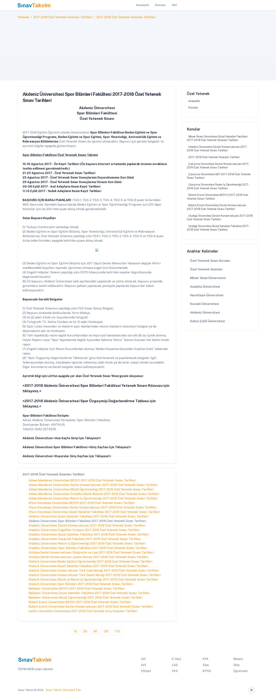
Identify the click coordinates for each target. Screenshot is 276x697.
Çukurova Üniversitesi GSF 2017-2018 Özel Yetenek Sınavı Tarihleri (219, 176)
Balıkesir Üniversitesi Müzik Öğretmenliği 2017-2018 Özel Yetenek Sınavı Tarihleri (86, 597)
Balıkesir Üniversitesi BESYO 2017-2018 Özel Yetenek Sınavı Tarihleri (77, 588)
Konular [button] (160, 5)
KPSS (207, 671)
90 (95, 631)
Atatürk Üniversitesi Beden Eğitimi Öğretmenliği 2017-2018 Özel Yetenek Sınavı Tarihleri (90, 561)
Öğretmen (240, 671)
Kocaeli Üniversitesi (204, 304)
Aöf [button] (174, 5)
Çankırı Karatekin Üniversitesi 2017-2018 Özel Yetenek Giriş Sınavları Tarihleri (83, 611)
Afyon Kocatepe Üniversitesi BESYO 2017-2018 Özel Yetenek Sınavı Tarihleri (82, 503)
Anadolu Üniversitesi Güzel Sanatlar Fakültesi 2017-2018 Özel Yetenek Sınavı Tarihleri (89, 534)
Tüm (78, 690)
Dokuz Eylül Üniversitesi (207, 321)
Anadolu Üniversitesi (205, 286)
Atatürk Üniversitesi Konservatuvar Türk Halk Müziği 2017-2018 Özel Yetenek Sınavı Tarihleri (94, 570)
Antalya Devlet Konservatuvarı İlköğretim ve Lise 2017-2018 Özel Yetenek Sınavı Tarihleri (91, 552)
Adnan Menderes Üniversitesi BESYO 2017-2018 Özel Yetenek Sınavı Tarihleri (82, 480)
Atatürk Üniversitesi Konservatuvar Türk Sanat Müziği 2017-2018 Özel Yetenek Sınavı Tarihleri (95, 575)
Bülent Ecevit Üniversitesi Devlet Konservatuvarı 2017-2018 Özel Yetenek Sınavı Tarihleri (91, 606)
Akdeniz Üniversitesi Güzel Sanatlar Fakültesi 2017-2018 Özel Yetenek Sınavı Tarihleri (89, 516)
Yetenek (23, 17)
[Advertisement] (138, 47)
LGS (175, 665)
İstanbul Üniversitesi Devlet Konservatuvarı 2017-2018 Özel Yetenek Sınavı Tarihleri (217, 148)
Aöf (143, 665)
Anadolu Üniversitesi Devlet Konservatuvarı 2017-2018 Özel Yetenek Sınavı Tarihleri (87, 525)
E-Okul (176, 659)
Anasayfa (194, 101)
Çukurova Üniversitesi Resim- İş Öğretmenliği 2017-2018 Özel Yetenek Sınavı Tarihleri (218, 186)
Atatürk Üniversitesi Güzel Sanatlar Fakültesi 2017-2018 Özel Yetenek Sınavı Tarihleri (88, 566)
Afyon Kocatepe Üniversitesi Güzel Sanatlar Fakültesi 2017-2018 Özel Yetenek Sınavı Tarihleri (94, 512)
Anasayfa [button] (142, 5)
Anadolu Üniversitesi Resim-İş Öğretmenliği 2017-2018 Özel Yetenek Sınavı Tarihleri (87, 543)
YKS (175, 671)
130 (106, 631)
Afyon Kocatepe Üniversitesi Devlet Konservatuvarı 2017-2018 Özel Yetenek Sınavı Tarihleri (93, 507)
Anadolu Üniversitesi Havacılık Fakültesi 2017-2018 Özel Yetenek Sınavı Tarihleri (85, 539)
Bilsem (238, 659)
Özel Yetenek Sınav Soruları (210, 261)
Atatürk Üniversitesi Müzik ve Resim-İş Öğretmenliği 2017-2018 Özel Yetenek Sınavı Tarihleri (93, 579)
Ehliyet (146, 671)
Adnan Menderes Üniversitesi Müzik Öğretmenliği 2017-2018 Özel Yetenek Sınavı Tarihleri (91, 489)
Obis (236, 665)
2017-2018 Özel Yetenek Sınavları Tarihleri (62, 17)
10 (75, 631)
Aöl (143, 659)
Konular (193, 107)
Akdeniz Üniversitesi (205, 312)
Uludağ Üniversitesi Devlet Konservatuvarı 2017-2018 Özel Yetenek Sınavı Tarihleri (220, 217)
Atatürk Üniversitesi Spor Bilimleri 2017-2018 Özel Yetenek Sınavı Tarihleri (81, 584)
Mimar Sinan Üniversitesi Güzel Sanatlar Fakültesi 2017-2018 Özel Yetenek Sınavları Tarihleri (217, 138)
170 (117, 631)
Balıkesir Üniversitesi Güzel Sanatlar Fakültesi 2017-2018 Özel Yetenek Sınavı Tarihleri (89, 593)
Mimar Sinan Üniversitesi (208, 278)
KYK (205, 659)
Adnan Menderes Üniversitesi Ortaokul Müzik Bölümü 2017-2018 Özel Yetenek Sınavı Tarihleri (94, 494)
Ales (206, 665)
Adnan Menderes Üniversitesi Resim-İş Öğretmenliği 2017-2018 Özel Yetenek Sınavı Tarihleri (93, 498)
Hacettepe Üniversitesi (206, 295)
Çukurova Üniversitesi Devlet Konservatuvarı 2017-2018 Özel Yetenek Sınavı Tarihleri (218, 165)
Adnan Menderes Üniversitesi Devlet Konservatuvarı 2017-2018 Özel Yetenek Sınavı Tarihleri (93, 485)
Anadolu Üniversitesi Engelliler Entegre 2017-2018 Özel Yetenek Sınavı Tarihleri (84, 530)
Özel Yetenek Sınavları (206, 269)
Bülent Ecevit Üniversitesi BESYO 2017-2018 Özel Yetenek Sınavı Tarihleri (80, 602)
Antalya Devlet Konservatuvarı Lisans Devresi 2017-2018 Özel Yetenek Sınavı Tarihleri (89, 557)
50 (85, 631)
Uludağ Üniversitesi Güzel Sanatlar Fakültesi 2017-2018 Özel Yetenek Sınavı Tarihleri (218, 228)
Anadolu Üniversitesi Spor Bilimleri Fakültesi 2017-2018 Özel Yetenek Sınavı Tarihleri (88, 548)
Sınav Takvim (54, 690)
